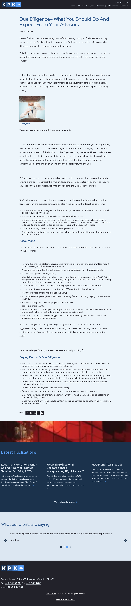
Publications (112, 6)
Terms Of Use (51, 594)
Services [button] (100, 6)
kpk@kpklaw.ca (15, 586)
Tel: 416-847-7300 (120, 3)
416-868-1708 (33, 583)
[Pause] (61, 547)
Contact (124, 6)
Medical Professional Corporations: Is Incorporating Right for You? (65, 468)
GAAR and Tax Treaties (107, 464)
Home (72, 6)
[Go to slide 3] (70, 547)
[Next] (125, 540)
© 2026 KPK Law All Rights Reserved (71, 594)
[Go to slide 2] (67, 547)
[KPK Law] (11, 4)
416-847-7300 (13, 583)
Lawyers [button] (90, 6)
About (81, 6)
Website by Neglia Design (65, 599)
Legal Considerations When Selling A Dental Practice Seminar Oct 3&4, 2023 (19, 468)
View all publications (64, 502)
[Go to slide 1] (64, 547)
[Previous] (5, 540)
